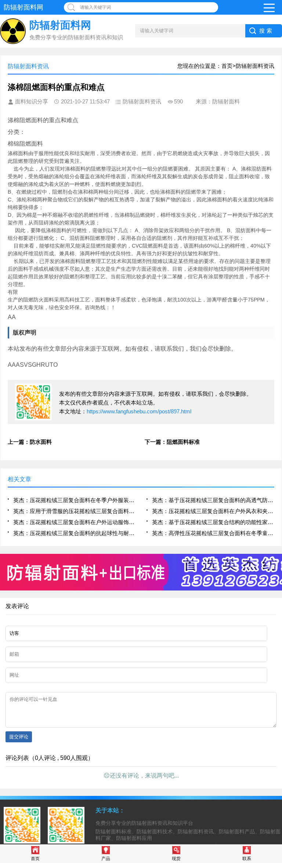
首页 (35, 858)
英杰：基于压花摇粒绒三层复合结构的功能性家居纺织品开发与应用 (213, 522)
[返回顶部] (274, 769)
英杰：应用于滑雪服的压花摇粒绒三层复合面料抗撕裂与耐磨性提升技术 (74, 511)
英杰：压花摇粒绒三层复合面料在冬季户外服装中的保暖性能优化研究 (74, 500)
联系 (246, 858)
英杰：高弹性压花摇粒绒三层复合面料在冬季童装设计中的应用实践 (213, 533)
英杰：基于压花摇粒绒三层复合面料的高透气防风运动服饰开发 (213, 500)
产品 (105, 858)
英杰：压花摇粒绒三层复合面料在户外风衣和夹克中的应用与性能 (213, 511)
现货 (176, 858)
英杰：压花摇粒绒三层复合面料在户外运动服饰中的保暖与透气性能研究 (74, 522)
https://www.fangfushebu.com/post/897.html (139, 411)
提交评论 (18, 736)
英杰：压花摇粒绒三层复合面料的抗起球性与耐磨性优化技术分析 (74, 533)
